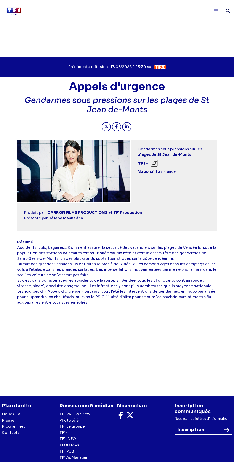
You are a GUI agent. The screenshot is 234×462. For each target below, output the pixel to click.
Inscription (190, 430)
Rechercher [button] (226, 11)
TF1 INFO (67, 438)
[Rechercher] (226, 11)
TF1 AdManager (73, 457)
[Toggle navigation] (216, 11)
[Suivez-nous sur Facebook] (120, 416)
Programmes (13, 426)
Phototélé (69, 420)
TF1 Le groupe (72, 426)
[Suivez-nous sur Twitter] (130, 416)
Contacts (11, 432)
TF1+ (63, 432)
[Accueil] (16, 11)
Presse (8, 420)
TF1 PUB (66, 451)
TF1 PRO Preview (74, 414)
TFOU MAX (69, 445)
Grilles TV (11, 414)
